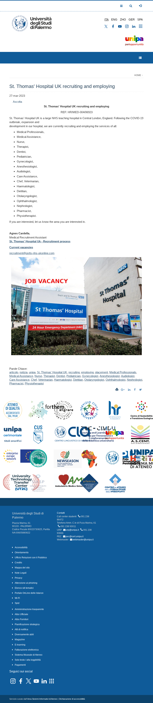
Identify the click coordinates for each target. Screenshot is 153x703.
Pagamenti (20, 665)
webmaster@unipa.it (83, 539)
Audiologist (127, 376)
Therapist (49, 376)
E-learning (20, 644)
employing (87, 372)
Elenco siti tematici (24, 588)
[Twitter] (141, 389)
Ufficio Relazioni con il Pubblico (31, 557)
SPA (140, 19)
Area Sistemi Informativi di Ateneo (42, 699)
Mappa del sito (22, 567)
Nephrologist (134, 379)
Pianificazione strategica (27, 624)
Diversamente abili (24, 634)
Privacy (18, 578)
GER (132, 19)
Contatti (61, 513)
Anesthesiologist (110, 376)
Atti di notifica (21, 629)
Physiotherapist (34, 383)
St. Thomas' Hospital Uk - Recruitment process (39, 241)
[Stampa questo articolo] (116, 389)
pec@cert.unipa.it (74, 536)
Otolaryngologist (94, 379)
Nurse (38, 376)
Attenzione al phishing (26, 583)
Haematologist (63, 379)
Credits (18, 562)
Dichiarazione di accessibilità (72, 699)
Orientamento (22, 552)
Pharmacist (16, 383)
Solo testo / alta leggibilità (28, 660)
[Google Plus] (123, 389)
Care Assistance (19, 379)
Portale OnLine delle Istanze (29, 593)
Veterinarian (45, 379)
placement (101, 372)
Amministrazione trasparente (29, 609)
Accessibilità (21, 547)
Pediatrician (73, 376)
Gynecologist (90, 376)
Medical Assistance (21, 376)
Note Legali (20, 573)
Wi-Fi (17, 598)
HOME (137, 75)
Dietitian (78, 379)
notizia (23, 372)
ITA (106, 19)
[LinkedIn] (129, 389)
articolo (13, 372)
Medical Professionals (122, 372)
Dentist (60, 376)
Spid (17, 603)
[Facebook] (135, 389)
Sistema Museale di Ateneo (28, 655)
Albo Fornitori (21, 619)
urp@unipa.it (72, 530)
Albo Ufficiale (21, 614)
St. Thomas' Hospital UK (52, 372)
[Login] (140, 6)
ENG (114, 19)
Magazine (20, 639)
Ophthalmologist (115, 379)
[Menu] (140, 58)
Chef (34, 379)
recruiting (74, 372)
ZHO (123, 19)
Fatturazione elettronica (27, 649)
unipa (32, 372)
